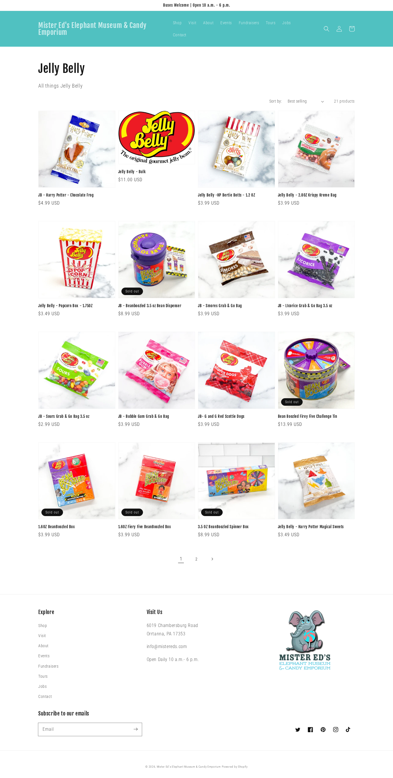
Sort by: (275, 101)
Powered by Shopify (235, 766)
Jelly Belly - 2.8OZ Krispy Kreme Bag (307, 195)
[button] (326, 28)
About (43, 645)
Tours (43, 676)
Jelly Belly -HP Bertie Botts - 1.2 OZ (226, 195)
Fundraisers (48, 666)
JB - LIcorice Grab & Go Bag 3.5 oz (305, 305)
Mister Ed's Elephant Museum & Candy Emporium (189, 766)
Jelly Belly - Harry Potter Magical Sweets (311, 526)
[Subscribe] (135, 729)
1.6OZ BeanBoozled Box (56, 526)
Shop (42, 625)
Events (44, 656)
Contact (45, 696)
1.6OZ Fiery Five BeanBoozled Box (144, 526)
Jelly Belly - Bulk (132, 171)
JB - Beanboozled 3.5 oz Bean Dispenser (150, 305)
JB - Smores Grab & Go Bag (220, 305)
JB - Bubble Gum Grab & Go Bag (143, 416)
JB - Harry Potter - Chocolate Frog (66, 195)
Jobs (42, 686)
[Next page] (212, 559)
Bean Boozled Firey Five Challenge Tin (307, 416)
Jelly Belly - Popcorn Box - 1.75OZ (65, 305)
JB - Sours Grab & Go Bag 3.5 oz (63, 416)
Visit (42, 635)
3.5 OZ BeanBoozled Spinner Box (223, 526)
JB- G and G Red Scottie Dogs (221, 416)
